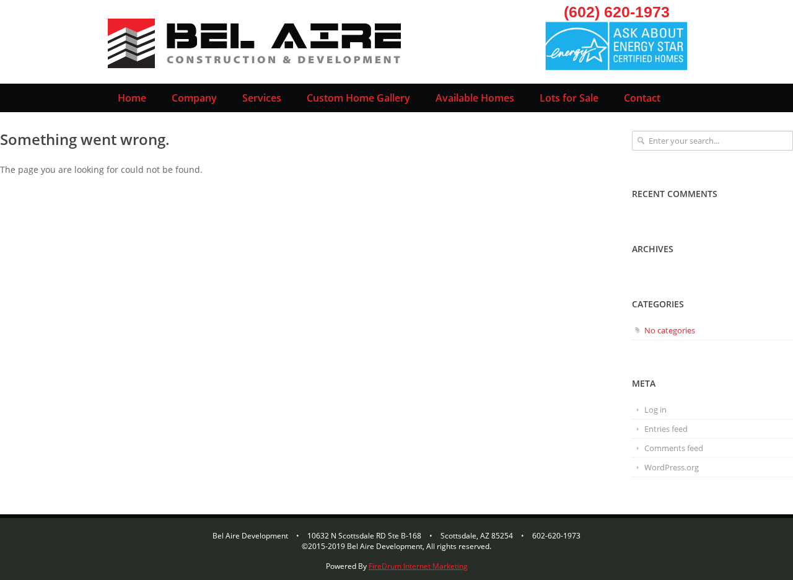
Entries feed (666, 428)
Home (132, 98)
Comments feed (673, 448)
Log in (655, 409)
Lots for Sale (569, 98)
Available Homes (475, 98)
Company (194, 98)
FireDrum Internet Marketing (418, 566)
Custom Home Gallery (358, 98)
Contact (642, 98)
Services (261, 98)
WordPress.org (671, 467)
